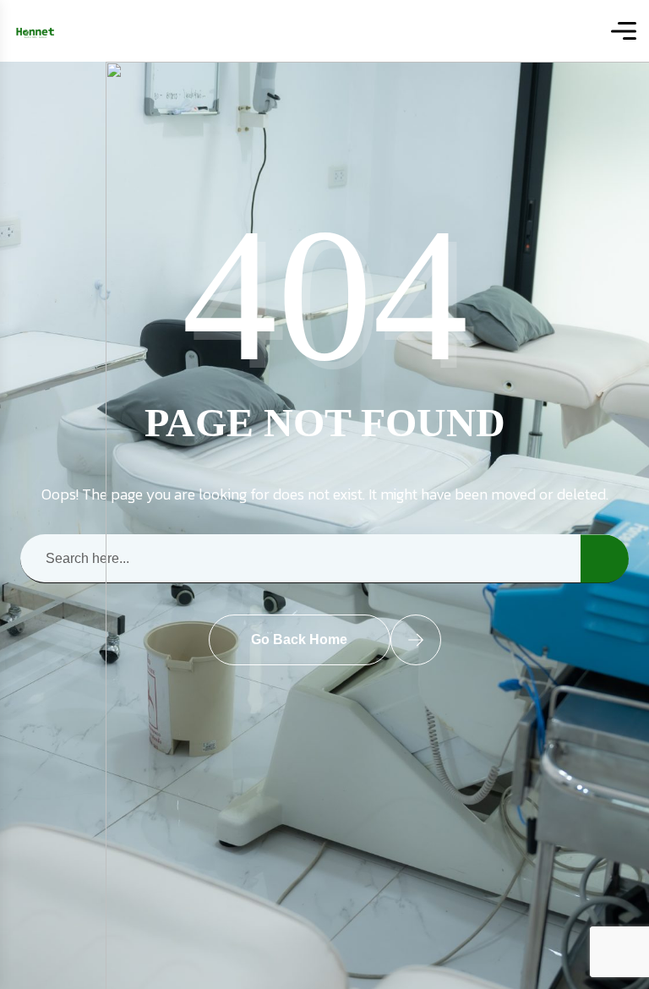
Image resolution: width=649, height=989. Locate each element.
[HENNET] (35, 30)
